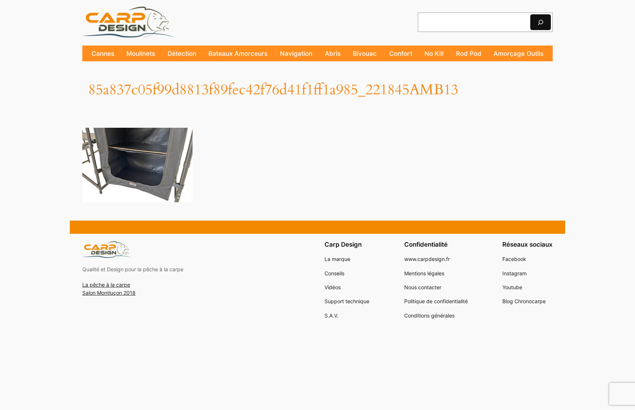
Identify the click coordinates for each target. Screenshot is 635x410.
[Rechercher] (540, 22)
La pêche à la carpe (106, 285)
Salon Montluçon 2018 (109, 293)
